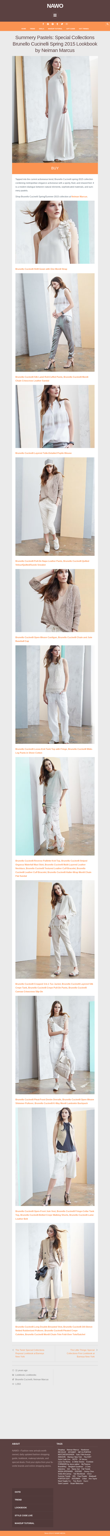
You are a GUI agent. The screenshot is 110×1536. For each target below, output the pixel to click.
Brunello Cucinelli (23, 1379)
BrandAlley (62, 1466)
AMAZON (61, 1457)
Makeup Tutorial (55, 29)
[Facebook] (43, 24)
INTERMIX (76, 1478)
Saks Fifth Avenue (83, 1454)
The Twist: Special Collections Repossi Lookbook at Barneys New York (29, 1353)
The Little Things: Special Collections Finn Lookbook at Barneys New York (81, 1353)
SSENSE (78, 1471)
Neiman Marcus (40, 1379)
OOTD (74, 1459)
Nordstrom (85, 1450)
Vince (89, 1474)
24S (74, 1476)
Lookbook (20, 1375)
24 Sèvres (83, 1459)
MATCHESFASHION (66, 1454)
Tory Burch (77, 1481)
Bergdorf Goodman (75, 1466)
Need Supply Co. (64, 1481)
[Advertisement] (32, 1413)
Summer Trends (64, 1476)
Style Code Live (64, 1459)
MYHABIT (72, 1452)
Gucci (86, 1481)
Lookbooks (31, 1375)
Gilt (68, 1469)
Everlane (89, 1462)
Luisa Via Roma (64, 1462)
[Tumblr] (57, 24)
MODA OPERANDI (65, 1471)
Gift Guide (70, 29)
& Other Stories (78, 1462)
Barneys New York (74, 1457)
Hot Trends (84, 29)
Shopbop (61, 1450)
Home (23, 29)
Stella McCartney (64, 1474)
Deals (41, 29)
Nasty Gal (76, 1469)
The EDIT (87, 1457)
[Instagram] (48, 24)
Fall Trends (86, 1469)
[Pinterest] (52, 24)
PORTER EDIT (64, 1478)
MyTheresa (85, 1464)
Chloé (84, 1478)
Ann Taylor (93, 1478)
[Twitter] (62, 24)
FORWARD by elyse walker (68, 1464)
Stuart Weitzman (76, 1483)
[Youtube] (66, 24)
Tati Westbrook (79, 1474)
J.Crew (87, 1466)
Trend (32, 29)
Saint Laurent (63, 1483)
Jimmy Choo (89, 1471)
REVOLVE (62, 1452)
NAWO (55, 5)
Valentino (61, 1469)
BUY (55, 168)
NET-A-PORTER (84, 1452)
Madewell (92, 1476)
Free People (82, 1476)
